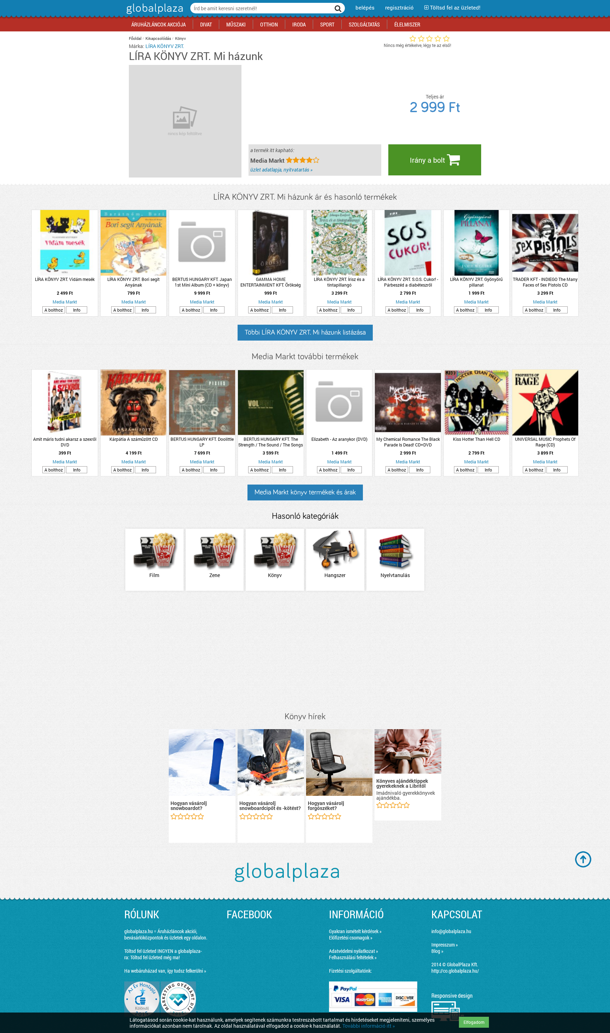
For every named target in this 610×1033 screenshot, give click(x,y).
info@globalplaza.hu (451, 931)
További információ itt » (368, 1025)
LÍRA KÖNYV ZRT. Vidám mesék (65, 279)
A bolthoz (53, 310)
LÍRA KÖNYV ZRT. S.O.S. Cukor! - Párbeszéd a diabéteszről (408, 282)
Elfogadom (474, 1022)
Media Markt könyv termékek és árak (305, 492)
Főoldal (135, 38)
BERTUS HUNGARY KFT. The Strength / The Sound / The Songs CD (270, 442)
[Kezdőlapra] (154, 14)
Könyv (180, 38)
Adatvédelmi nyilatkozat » (353, 951)
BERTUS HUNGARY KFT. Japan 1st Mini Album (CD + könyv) (202, 282)
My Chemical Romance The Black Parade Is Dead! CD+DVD (408, 442)
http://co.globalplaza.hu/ (455, 970)
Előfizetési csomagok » (350, 937)
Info (76, 310)
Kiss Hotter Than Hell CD (476, 439)
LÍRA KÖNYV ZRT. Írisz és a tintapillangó (339, 282)
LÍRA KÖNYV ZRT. (164, 46)
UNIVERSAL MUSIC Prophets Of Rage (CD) (545, 442)
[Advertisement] (305, 651)
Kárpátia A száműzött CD (133, 439)
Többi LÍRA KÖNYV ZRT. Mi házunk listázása (305, 332)
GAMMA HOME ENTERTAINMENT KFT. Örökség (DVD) (270, 282)
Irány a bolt (428, 159)
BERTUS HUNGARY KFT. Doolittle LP (202, 442)
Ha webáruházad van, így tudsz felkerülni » (165, 970)
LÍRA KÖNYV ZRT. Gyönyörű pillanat (476, 282)
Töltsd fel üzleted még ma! (155, 957)
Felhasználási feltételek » (353, 957)
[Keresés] (338, 8)
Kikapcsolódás (158, 38)
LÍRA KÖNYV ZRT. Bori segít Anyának (133, 282)
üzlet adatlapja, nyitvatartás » (281, 169)
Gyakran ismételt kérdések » (355, 931)
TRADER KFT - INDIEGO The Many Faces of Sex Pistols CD (545, 282)
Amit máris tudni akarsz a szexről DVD (64, 442)
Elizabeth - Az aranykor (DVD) (339, 439)
